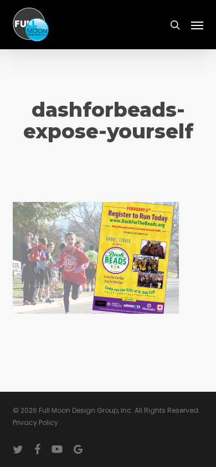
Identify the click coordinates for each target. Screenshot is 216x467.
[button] (197, 24)
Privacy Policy (35, 422)
